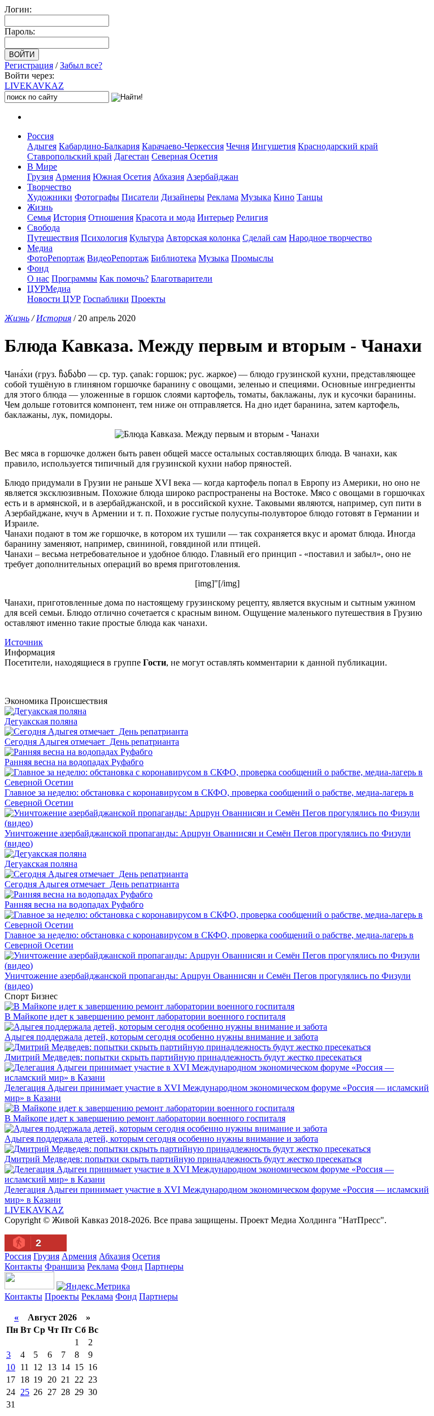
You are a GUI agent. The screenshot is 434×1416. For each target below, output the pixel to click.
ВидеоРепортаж (118, 258)
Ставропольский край (69, 156)
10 (10, 1367)
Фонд (38, 268)
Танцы (310, 197)
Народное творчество (330, 238)
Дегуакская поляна (41, 721)
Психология (104, 238)
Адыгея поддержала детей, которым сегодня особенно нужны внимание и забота (161, 1037)
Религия (252, 217)
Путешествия (53, 238)
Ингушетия (273, 146)
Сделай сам (264, 238)
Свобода (43, 227)
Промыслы (252, 258)
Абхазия (168, 177)
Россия (40, 136)
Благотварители (181, 278)
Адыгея (42, 146)
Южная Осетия (122, 177)
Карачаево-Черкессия (183, 146)
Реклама (222, 197)
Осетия (146, 1256)
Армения (72, 177)
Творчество (49, 187)
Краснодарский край (338, 146)
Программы (74, 278)
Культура (146, 238)
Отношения (110, 217)
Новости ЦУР (54, 299)
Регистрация (29, 65)
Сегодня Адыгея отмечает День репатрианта (92, 741)
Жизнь (40, 207)
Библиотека (173, 258)
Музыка (256, 197)
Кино (284, 197)
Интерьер (215, 217)
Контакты (23, 1266)
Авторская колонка (203, 238)
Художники (49, 197)
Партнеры (164, 1266)
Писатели (140, 197)
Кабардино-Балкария (99, 146)
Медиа (40, 248)
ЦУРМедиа (49, 288)
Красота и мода (165, 217)
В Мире (42, 166)
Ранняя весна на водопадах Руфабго (74, 762)
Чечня (237, 146)
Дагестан (131, 156)
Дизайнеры (183, 197)
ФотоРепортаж (56, 258)
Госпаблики (106, 299)
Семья (39, 217)
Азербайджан (212, 177)
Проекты (148, 299)
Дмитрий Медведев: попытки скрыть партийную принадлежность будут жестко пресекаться (183, 1057)
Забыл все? (81, 65)
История (69, 217)
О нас (38, 278)
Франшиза (65, 1266)
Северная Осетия (184, 156)
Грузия (40, 177)
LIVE (34, 85)
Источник (24, 642)
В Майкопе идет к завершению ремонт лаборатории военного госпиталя (145, 1016)
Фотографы (97, 197)
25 (24, 1392)
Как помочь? (124, 278)
